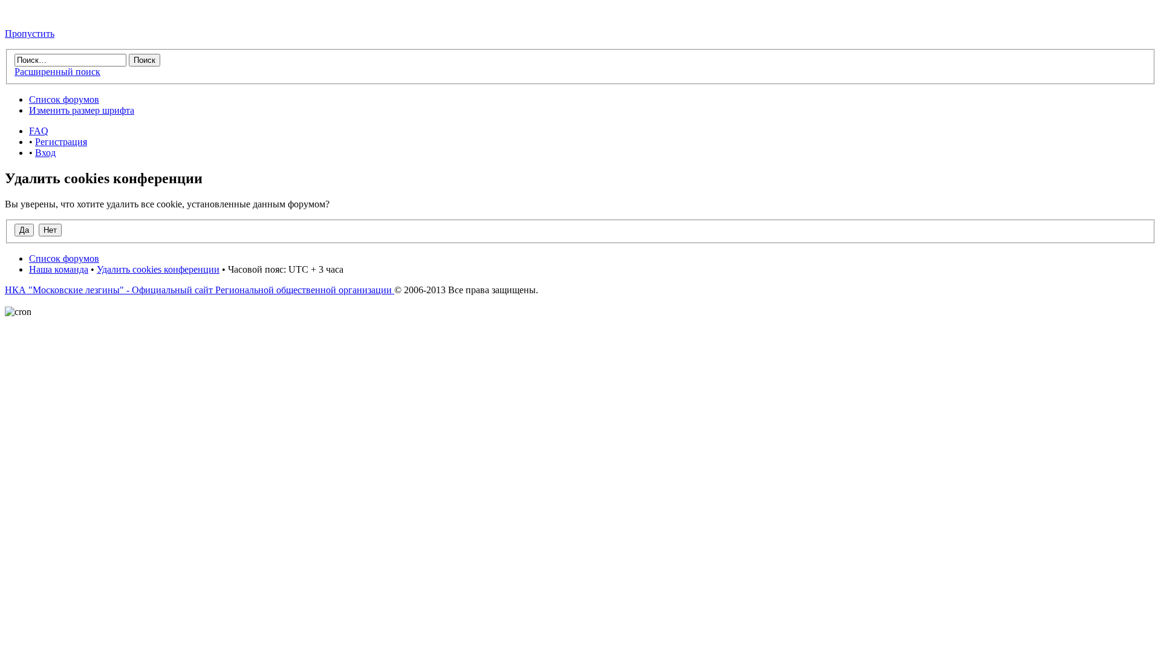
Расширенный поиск (57, 72)
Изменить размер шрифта (81, 110)
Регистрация (61, 142)
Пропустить (29, 33)
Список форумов (64, 99)
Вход (45, 153)
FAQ (38, 131)
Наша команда (58, 269)
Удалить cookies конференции (158, 269)
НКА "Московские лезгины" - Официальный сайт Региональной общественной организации (199, 290)
